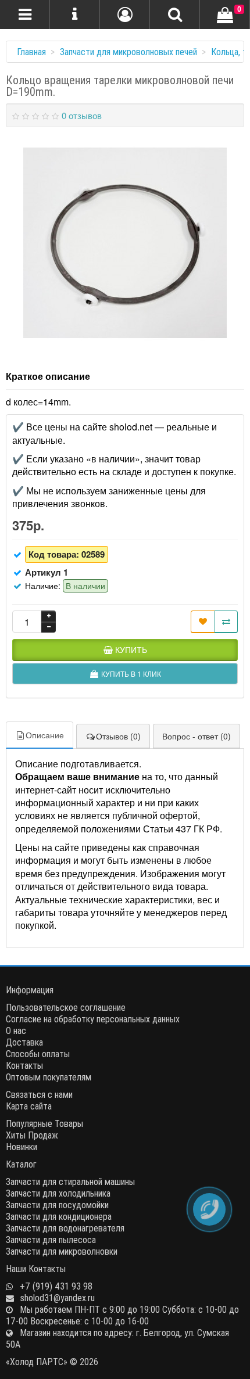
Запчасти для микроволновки (61, 1251)
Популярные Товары (44, 1123)
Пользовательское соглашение (66, 1007)
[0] (225, 16)
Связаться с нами (39, 1094)
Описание (45, 735)
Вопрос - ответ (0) (196, 736)
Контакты (24, 1065)
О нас (16, 1030)
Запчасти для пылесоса (51, 1239)
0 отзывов (82, 115)
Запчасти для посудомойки (57, 1205)
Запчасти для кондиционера (59, 1216)
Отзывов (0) (118, 736)
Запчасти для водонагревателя (65, 1228)
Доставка (24, 1042)
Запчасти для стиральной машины (70, 1181)
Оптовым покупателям (48, 1077)
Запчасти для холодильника (58, 1193)
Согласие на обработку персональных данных (93, 1019)
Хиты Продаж (32, 1135)
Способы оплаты (38, 1054)
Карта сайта (29, 1106)
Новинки (21, 1146)
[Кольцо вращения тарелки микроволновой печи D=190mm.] (125, 243)
